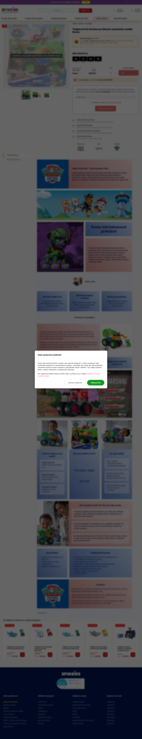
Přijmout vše (95, 383)
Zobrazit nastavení (75, 383)
